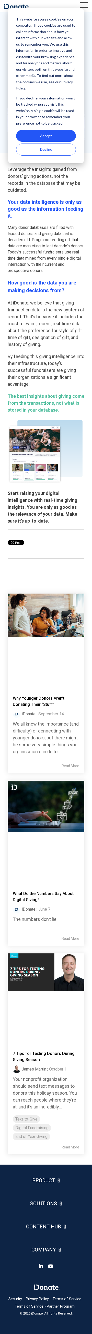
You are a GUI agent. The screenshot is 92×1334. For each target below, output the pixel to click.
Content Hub (43, 1227)
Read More (70, 766)
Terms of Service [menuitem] (67, 1299)
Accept (46, 136)
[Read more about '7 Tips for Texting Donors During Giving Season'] (46, 996)
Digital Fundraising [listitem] (32, 1127)
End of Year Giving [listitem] (31, 1136)
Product (43, 1180)
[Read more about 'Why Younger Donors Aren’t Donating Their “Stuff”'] (46, 639)
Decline (46, 149)
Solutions (43, 1203)
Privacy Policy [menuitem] (37, 1299)
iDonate (29, 713)
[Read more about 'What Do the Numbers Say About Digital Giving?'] (46, 830)
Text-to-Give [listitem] (26, 1119)
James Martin (34, 1069)
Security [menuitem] (15, 1299)
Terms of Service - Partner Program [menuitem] (45, 1306)
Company (43, 1250)
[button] (84, 4)
